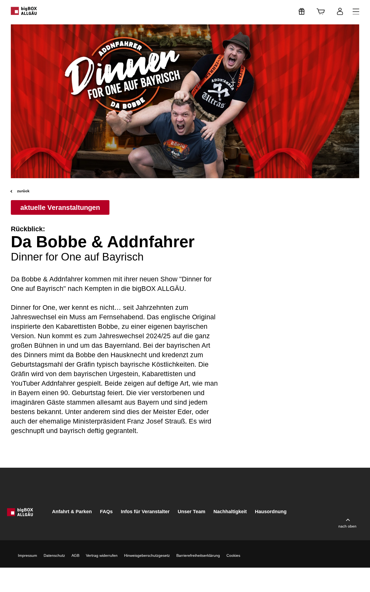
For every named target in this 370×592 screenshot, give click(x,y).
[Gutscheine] (302, 11)
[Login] (340, 11)
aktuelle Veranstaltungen (60, 207)
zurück (23, 191)
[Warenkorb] (321, 11)
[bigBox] (24, 11)
